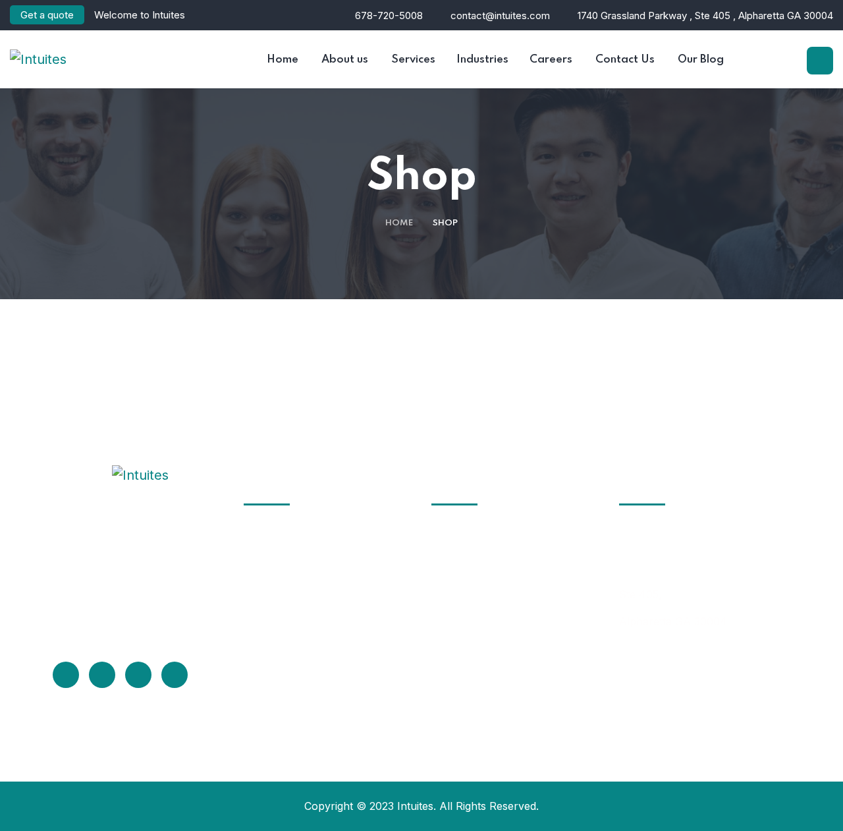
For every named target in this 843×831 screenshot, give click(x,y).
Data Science (293, 655)
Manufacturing (485, 631)
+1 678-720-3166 (662, 668)
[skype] (138, 675)
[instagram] (174, 675)
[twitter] (102, 675)
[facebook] (66, 675)
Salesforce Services (310, 582)
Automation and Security (322, 728)
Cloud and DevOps (307, 631)
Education (472, 533)
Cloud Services (297, 607)
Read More (106, 620)
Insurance (473, 582)
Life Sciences (481, 607)
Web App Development (318, 680)
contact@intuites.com (499, 15)
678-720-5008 (389, 15)
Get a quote (47, 15)
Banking (468, 655)
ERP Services (293, 558)
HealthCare (476, 558)
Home (399, 223)
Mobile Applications (309, 704)
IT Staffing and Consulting (325, 533)
